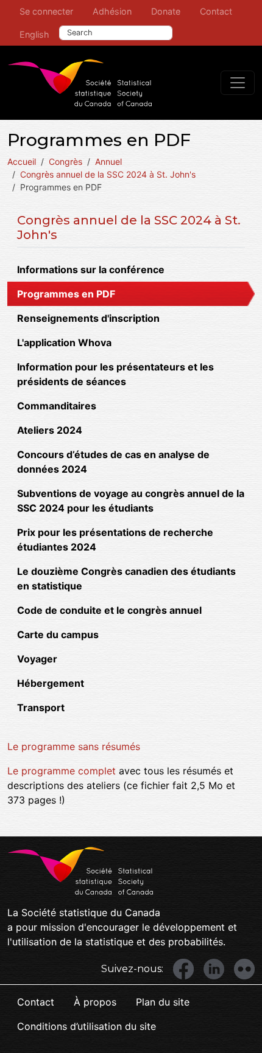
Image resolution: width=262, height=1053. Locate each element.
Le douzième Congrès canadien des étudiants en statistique (126, 578)
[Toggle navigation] (238, 83)
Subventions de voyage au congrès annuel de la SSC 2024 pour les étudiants (130, 500)
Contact (216, 11)
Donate (165, 11)
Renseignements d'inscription (88, 318)
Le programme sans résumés (73, 746)
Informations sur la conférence (91, 269)
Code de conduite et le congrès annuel (109, 610)
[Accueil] (79, 82)
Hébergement (50, 683)
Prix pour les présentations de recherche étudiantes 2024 (115, 539)
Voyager (37, 659)
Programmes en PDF (66, 294)
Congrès (65, 161)
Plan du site (162, 1002)
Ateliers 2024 (49, 430)
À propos (95, 1002)
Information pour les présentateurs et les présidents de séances (115, 374)
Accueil (21, 161)
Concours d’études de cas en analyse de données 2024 (113, 461)
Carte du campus (58, 634)
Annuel (108, 161)
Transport (41, 707)
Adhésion (112, 11)
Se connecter (46, 11)
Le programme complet (61, 771)
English (34, 34)
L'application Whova (64, 342)
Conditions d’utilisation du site (86, 1026)
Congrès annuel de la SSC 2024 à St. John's (108, 174)
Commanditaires (56, 406)
